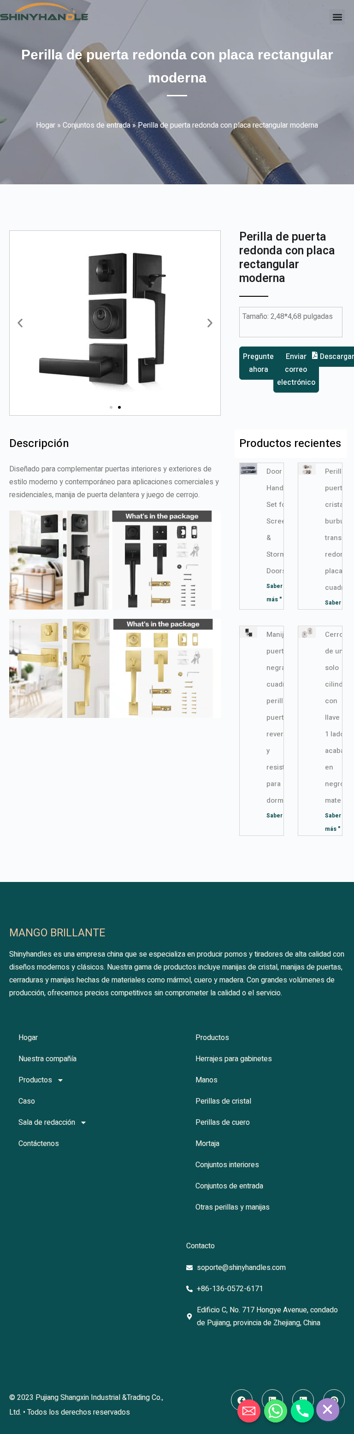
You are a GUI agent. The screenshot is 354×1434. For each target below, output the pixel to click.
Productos (35, 1080)
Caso (26, 1101)
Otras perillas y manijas (232, 1207)
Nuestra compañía (47, 1058)
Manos (206, 1080)
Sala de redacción (46, 1122)
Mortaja (207, 1143)
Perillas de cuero (222, 1122)
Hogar (45, 125)
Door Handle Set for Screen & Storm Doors (278, 521)
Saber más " (282, 815)
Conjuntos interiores (227, 1164)
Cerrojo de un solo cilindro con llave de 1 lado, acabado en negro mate (339, 717)
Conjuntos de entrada (96, 125)
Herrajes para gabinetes (233, 1058)
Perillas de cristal (223, 1101)
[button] (337, 16)
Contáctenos (38, 1143)
